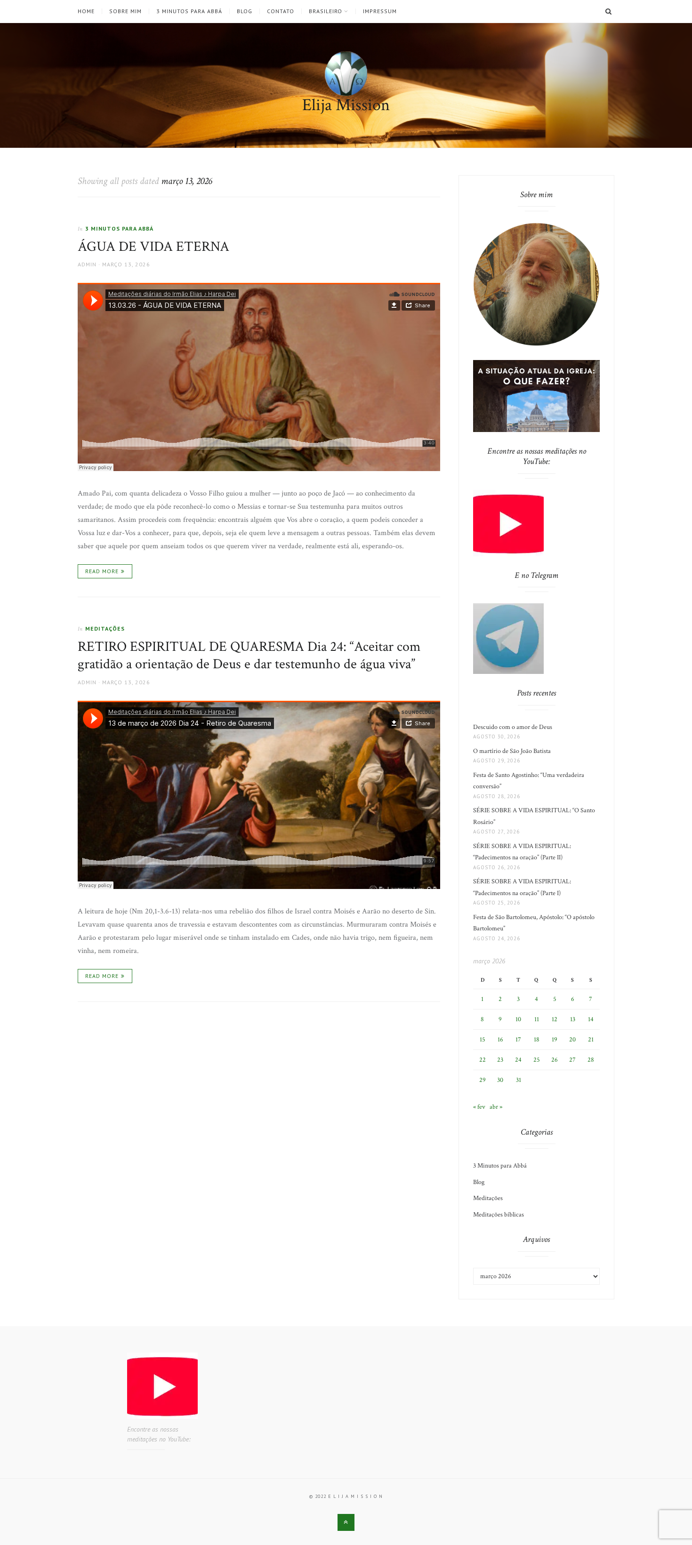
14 (591, 1019)
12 (554, 1019)
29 (482, 1080)
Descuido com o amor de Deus (512, 727)
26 (554, 1060)
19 (554, 1039)
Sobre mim (125, 11)
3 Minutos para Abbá (189, 11)
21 (591, 1039)
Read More (102, 571)
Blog (244, 11)
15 (482, 1039)
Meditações (105, 628)
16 (500, 1039)
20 (572, 1039)
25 (536, 1060)
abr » (496, 1107)
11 (536, 1019)
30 (500, 1080)
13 (572, 1019)
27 (572, 1060)
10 (518, 1019)
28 (590, 1060)
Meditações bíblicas (498, 1214)
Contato (280, 11)
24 (518, 1060)
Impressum (380, 11)
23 (500, 1060)
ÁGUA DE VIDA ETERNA (153, 247)
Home (86, 11)
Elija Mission (346, 105)
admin (87, 264)
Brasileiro (325, 11)
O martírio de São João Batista (512, 751)
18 (536, 1039)
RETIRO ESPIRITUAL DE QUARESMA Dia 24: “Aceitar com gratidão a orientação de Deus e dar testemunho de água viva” (249, 656)
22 (482, 1060)
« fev (479, 1107)
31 (518, 1080)
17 (518, 1039)
